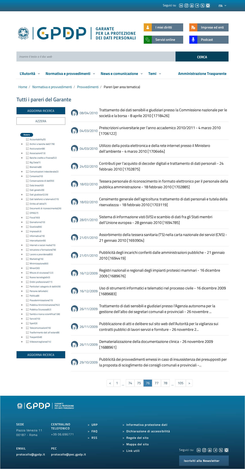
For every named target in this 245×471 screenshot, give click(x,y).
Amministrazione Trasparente (202, 73)
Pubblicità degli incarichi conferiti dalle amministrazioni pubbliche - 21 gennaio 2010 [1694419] (162, 255)
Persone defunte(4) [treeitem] (39, 291)
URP (94, 424)
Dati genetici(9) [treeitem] (37, 190)
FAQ (94, 431)
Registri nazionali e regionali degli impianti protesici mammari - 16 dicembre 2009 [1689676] (159, 273)
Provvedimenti (88, 86)
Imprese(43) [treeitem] (35, 231)
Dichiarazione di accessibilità (148, 431)
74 (130, 383)
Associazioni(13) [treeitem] (37, 153)
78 (165, 383)
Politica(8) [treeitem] (34, 295)
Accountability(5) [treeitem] (38, 139)
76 (148, 383)
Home (22, 86)
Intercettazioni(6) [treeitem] (38, 240)
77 (156, 383)
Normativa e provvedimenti (68, 73)
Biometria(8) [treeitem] (36, 167)
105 (180, 383)
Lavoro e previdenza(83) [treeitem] (41, 254)
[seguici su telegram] (197, 5)
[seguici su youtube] (192, 5)
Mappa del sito (137, 444)
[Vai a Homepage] (46, 410)
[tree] (40, 240)
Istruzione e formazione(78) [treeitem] (43, 249)
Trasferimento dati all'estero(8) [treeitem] (44, 332)
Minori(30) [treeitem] (35, 268)
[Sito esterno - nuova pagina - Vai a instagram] (204, 449)
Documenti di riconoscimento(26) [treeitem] (45, 208)
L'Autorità (28, 73)
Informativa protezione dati (146, 424)
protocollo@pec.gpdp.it (68, 454)
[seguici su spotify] (208, 5)
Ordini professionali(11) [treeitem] (41, 282)
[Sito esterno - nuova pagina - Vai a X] (221, 449)
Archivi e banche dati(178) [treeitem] (42, 144)
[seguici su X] (202, 5)
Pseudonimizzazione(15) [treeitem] (41, 300)
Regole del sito (137, 437)
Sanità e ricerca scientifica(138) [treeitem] (45, 314)
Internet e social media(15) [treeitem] (42, 245)
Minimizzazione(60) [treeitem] (39, 263)
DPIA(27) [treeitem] (34, 213)
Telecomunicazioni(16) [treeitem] (40, 328)
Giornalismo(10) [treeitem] (37, 222)
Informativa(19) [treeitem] (37, 236)
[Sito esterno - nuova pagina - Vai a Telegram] (215, 449)
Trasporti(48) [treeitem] (36, 337)
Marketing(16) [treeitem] (36, 259)
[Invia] (202, 56)
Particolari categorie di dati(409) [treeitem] (45, 286)
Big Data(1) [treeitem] (35, 162)
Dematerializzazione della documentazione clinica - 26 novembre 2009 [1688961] (156, 344)
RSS (94, 437)
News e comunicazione (120, 73)
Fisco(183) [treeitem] (35, 217)
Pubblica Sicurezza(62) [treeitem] (40, 309)
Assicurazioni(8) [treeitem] (37, 148)
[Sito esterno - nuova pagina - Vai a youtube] (210, 449)
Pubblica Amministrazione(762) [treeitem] (45, 305)
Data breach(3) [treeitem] (37, 185)
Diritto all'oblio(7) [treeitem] (38, 204)
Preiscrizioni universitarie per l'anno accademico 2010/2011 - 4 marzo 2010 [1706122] (160, 130)
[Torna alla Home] (77, 32)
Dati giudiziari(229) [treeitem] (39, 194)
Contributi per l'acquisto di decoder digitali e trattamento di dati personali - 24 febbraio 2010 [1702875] (161, 166)
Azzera (40, 121)
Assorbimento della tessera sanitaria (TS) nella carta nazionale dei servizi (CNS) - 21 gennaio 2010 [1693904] (163, 237)
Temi (152, 73)
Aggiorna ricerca (40, 110)
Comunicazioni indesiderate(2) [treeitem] (44, 171)
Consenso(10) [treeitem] (36, 176)
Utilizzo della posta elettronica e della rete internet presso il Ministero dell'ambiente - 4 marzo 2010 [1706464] (154, 148)
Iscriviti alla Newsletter (202, 460)
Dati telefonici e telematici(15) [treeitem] (44, 199)
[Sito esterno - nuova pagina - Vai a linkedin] (199, 449)
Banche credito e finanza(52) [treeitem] (43, 158)
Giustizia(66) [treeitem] (36, 227)
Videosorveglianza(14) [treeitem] (40, 341)
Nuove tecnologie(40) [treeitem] (40, 277)
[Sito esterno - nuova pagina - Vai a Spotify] (226, 449)
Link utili (133, 450)
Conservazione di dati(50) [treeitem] (42, 181)
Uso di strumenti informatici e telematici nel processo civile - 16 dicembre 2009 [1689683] (162, 291)
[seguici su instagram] (186, 5)
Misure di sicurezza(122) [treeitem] (41, 272)
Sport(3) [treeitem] (33, 323)
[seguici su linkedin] (181, 5)
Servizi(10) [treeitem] (35, 318)
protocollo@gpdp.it (30, 454)
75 (139, 383)
